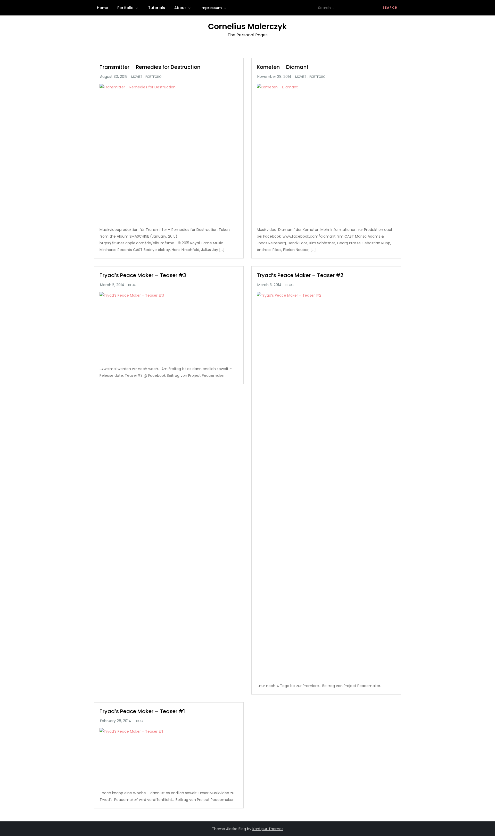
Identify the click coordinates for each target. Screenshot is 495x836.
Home (102, 7)
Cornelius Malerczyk (247, 26)
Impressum (211, 7)
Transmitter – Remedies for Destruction (150, 67)
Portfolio (125, 7)
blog (132, 285)
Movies (137, 77)
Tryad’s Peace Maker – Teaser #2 (300, 275)
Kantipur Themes (267, 828)
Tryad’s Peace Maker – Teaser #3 (143, 275)
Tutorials (156, 7)
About (180, 7)
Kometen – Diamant (283, 67)
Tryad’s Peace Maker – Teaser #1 (142, 711)
